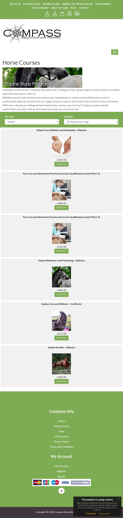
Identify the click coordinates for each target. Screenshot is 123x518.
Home (61, 420)
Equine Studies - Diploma (61, 347)
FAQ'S (73, 8)
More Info (61, 164)
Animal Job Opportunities (77, 4)
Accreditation (31, 4)
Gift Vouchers (61, 436)
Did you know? (40, 8)
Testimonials (103, 4)
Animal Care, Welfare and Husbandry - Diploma (61, 130)
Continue (91, 513)
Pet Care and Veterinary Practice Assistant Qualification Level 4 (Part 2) (61, 217)
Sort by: (9, 116)
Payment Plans (51, 4)
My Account (61, 465)
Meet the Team (59, 8)
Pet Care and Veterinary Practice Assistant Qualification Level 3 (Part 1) (61, 173)
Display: (69, 116)
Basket (62, 476)
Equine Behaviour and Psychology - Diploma (61, 260)
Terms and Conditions (62, 446)
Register (61, 471)
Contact (84, 8)
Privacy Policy (61, 441)
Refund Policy (61, 426)
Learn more (104, 513)
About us (15, 4)
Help (61, 431)
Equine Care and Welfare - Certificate (61, 304)
